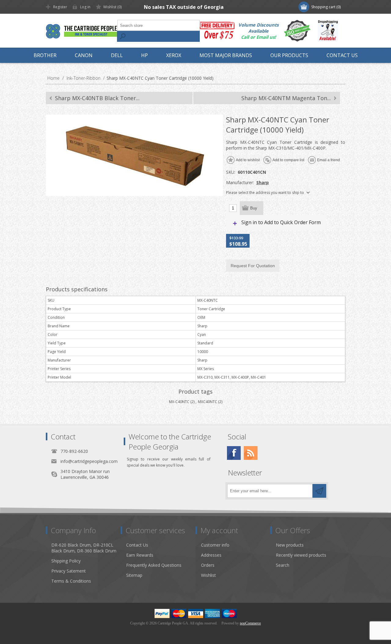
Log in (85, 6)
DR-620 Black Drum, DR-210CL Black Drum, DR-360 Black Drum (83, 548)
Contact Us (137, 545)
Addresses (211, 555)
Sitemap (134, 575)
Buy (253, 208)
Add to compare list (288, 160)
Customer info (215, 545)
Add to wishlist (248, 160)
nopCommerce (250, 623)
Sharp (262, 182)
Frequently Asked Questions (153, 565)
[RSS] (251, 453)
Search (122, 36)
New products (290, 545)
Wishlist (208, 575)
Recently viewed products (301, 555)
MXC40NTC (207, 401)
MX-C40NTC (179, 401)
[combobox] (158, 25)
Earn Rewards (139, 555)
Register (60, 6)
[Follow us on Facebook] (234, 453)
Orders (207, 565)
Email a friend (328, 160)
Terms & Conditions (71, 581)
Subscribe (319, 491)
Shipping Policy (66, 561)
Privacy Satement (68, 571)
